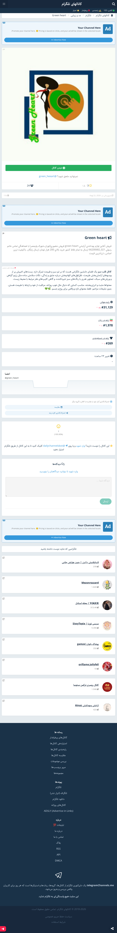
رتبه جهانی (105, 302)
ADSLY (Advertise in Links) (58, 811)
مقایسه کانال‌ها (58, 755)
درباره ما (58, 831)
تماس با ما (59, 837)
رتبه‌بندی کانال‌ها (58, 749)
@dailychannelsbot (54, 446)
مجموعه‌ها (58, 773)
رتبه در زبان (103, 320)
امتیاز (74, 10)
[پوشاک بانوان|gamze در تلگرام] (3, 639)
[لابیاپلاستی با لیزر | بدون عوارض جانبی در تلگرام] (3, 557)
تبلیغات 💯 (58, 825)
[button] (4, 4)
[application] (58, 382)
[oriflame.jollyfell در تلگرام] (3, 660)
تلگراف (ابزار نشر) (58, 793)
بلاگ (58, 843)
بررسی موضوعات (58, 761)
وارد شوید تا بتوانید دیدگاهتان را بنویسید (58, 471)
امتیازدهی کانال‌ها (58, 743)
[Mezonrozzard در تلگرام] (3, 578)
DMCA (58, 861)
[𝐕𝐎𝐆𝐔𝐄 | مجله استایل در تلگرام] (3, 598)
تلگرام (88, 15)
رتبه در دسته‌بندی (100, 338)
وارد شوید (80, 446)
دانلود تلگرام (58, 799)
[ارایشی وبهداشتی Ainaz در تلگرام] (3, 700)
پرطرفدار (85, 10)
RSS (58, 849)
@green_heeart (48, 176)
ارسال (105, 501)
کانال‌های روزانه (58, 805)
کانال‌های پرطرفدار (58, 737)
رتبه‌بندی (95, 10)
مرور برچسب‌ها (58, 767)
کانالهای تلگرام (103, 15)
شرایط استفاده (58, 922)
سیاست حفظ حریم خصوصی (58, 917)
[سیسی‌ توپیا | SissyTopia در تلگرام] (3, 619)
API (58, 855)
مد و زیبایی (76, 15)
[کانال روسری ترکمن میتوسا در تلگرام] (3, 680)
